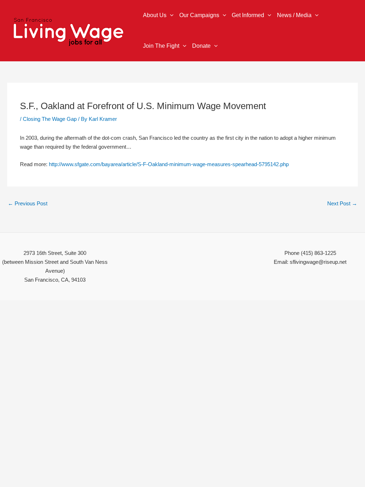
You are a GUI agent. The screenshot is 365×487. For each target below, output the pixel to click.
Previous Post (27, 203)
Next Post (342, 203)
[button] (170, 15)
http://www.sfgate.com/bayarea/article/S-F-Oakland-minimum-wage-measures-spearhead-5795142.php (169, 164)
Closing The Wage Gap (50, 119)
